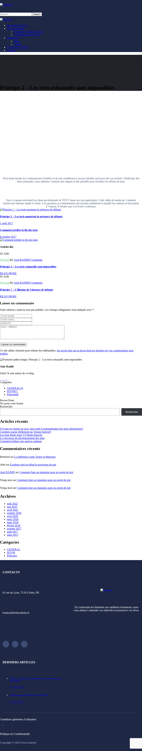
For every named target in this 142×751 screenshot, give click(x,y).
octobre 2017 (14, 528)
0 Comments (35, 259)
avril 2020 (12, 516)
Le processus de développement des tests (22, 438)
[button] (71, 9)
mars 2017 (12, 534)
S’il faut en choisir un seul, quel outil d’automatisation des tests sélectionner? (41, 428)
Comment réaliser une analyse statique (21, 441)
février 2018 (13, 525)
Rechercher (6, 406)
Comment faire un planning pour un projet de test (46, 472)
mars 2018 (12, 522)
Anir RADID (21, 259)
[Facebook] (24, 644)
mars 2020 (12, 519)
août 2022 (12, 503)
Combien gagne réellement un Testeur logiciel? (25, 431)
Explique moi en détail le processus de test (33, 464)
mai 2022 (12, 506)
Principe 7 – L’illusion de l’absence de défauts (26, 289)
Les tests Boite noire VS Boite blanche (21, 435)
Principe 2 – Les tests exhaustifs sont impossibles (28, 266)
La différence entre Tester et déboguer (35, 456)
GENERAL (15, 388)
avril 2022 (12, 509)
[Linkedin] (15, 644)
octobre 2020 (14, 513)
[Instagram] (6, 644)
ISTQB (12, 391)
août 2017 (12, 531)
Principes (5, 259)
